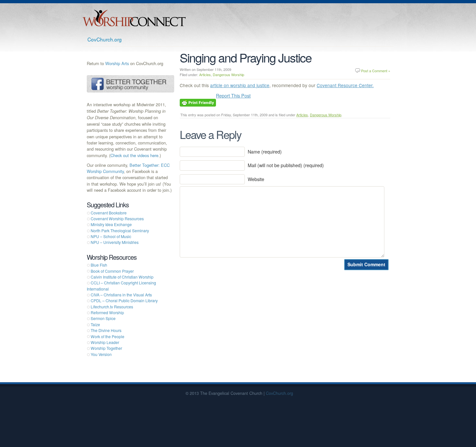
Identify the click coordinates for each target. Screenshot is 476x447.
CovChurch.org (104, 39)
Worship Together (106, 348)
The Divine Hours (106, 330)
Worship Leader (105, 342)
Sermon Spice (103, 318)
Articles (205, 74)
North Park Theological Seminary (120, 230)
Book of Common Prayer (112, 271)
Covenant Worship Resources (117, 218)
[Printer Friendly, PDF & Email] (198, 102)
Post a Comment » (375, 70)
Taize (95, 324)
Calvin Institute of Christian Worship (122, 277)
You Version (101, 354)
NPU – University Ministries (115, 242)
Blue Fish (99, 265)
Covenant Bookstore (109, 212)
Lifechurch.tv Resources (112, 306)
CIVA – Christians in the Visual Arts (121, 294)
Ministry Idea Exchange (111, 224)
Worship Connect (134, 18)
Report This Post (233, 95)
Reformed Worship (107, 312)
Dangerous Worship (228, 74)
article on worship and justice (239, 85)
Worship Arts (117, 63)
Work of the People (107, 336)
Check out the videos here (134, 155)
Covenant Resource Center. (345, 85)
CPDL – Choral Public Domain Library (124, 300)
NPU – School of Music (111, 236)
